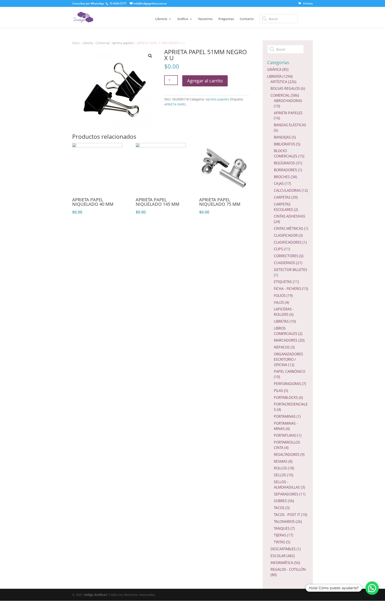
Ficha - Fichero (287, 288)
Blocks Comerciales (285, 153)
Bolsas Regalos (285, 88)
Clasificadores (288, 242)
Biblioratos (284, 144)
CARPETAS (282, 197)
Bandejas (282, 137)
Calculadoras (287, 190)
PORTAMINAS (285, 416)
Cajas (279, 183)
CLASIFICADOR (286, 235)
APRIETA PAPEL (175, 104)
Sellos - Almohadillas (287, 484)
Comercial (102, 43)
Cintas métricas (288, 228)
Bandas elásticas (290, 124)
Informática (281, 562)
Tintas (279, 542)
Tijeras (280, 535)
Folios (280, 295)
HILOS (279, 302)
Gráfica (182, 19)
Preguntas (226, 19)
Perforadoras (287, 383)
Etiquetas (283, 281)
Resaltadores (286, 454)
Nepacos (282, 347)
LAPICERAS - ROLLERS (284, 312)
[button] (372, 588)
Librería (161, 19)
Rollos (280, 468)
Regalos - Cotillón (288, 569)
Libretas (281, 321)
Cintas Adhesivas (289, 216)
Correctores (286, 255)
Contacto (247, 19)
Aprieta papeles (123, 43)
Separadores (286, 494)
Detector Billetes (290, 269)
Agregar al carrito (205, 81)
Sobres (280, 500)
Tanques (282, 528)
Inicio (76, 43)
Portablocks (286, 397)
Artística (278, 81)
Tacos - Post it (287, 514)
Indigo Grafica (94, 595)
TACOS (279, 507)
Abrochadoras (288, 100)
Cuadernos (284, 262)
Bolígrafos (284, 163)
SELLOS (280, 475)
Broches (282, 176)
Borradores (285, 169)
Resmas (280, 461)
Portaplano (285, 435)
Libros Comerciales (285, 331)
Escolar (278, 555)
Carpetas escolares (283, 207)
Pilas (278, 390)
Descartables (283, 548)
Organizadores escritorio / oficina (288, 359)
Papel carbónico (289, 371)
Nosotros (205, 19)
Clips (278, 249)
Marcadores (285, 340)
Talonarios (284, 521)
